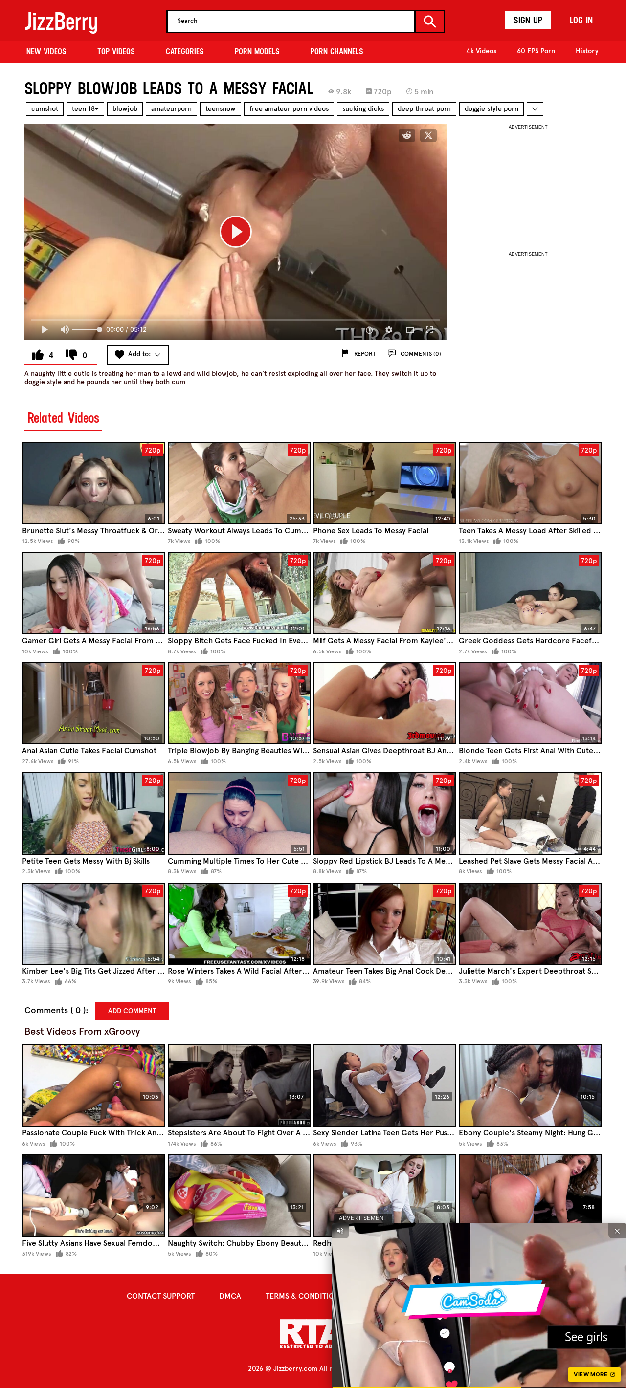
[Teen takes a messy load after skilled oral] (530, 483)
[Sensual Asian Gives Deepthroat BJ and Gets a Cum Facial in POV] (384, 703)
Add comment (132, 1011)
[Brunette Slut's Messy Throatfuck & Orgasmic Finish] (93, 483)
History (587, 51)
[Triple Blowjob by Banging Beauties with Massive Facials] (239, 703)
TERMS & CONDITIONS (305, 1296)
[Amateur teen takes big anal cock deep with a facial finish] (384, 924)
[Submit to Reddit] (407, 135)
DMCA (230, 1296)
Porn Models (257, 51)
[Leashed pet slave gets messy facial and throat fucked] (530, 813)
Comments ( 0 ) (55, 1010)
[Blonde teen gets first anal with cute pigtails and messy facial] (530, 703)
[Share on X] (428, 135)
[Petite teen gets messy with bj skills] (93, 813)
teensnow (220, 109)
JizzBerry (61, 21)
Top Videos (116, 51)
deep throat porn (424, 109)
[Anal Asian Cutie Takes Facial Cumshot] (93, 703)
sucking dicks (363, 109)
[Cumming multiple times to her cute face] (239, 813)
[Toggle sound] (340, 1230)
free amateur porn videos (289, 109)
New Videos (46, 51)
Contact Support (161, 1296)
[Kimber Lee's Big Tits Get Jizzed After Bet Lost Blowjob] (93, 924)
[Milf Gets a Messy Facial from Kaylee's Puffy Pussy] (384, 593)
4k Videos (481, 51)
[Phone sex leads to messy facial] (384, 483)
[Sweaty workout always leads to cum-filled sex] (239, 483)
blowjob (124, 109)
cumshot (44, 109)
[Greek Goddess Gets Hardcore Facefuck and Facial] (530, 593)
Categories (185, 51)
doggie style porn (491, 109)
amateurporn (171, 109)
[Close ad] (617, 1230)
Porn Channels (337, 51)
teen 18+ (85, 109)
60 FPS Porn (536, 51)
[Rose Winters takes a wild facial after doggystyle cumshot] (239, 924)
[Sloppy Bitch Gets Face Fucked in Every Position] (239, 593)
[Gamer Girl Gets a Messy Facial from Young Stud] (93, 593)
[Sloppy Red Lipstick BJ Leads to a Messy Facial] (384, 813)
